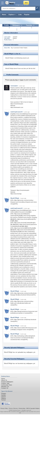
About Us (4, 380)
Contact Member (9, 29)
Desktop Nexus (16, 410)
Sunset (3, 400)
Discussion (26, 27)
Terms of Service (13, 408)
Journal (15, 27)
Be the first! (32, 68)
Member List (5, 386)
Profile (6, 25)
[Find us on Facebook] (5, 404)
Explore (11, 14)
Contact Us (4, 388)
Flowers (3, 393)
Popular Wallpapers (7, 382)
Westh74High (14, 198)
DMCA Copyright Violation (32, 408)
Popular (26, 14)
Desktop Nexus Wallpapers (10, 3)
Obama (3, 398)
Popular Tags (5, 383)
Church (3, 396)
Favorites (30, 25)
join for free (14, 80)
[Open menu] (2, 3)
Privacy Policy (4, 408)
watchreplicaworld (16, 112)
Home (4, 14)
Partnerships (22, 408)
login (21, 80)
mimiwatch (14, 86)
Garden (3, 395)
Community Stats (6, 385)
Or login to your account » (22, 5)
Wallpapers (17, 25)
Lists (20, 14)
